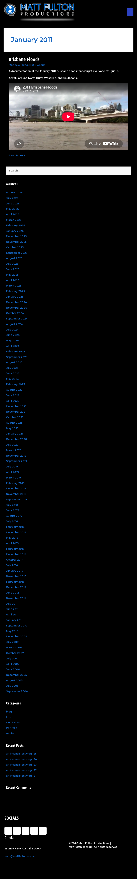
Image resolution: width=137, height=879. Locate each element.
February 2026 (15, 225)
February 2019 (15, 483)
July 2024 (12, 329)
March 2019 (13, 477)
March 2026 (13, 220)
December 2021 (16, 406)
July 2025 (12, 263)
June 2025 (12, 269)
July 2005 (12, 685)
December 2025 (16, 236)
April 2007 (12, 663)
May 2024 (12, 340)
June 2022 (12, 395)
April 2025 (12, 280)
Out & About (37, 65)
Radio (10, 733)
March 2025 (13, 285)
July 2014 (12, 565)
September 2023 (16, 357)
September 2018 (16, 499)
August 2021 (14, 422)
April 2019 (12, 472)
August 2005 (14, 680)
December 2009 (16, 636)
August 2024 (14, 324)
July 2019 (12, 466)
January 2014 (14, 570)
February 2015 (15, 548)
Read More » (17, 155)
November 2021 (16, 411)
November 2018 (16, 494)
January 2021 (14, 433)
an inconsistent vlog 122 (21, 770)
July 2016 (12, 521)
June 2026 (12, 203)
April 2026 (12, 214)
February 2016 (15, 527)
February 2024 (15, 351)
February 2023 (15, 384)
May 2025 (12, 274)
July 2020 (12, 444)
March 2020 (14, 450)
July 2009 (12, 642)
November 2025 (16, 241)
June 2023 (12, 373)
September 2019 (16, 461)
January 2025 (14, 296)
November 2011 (16, 598)
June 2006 (13, 669)
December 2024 (16, 302)
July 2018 (12, 505)
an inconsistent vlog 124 (21, 759)
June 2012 (12, 592)
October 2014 (14, 559)
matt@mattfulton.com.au (20, 856)
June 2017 (12, 510)
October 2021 (14, 417)
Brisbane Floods (24, 59)
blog (25, 65)
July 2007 (12, 658)
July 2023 (12, 367)
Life (8, 717)
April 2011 (12, 614)
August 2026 (14, 192)
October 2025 (15, 247)
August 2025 (14, 258)
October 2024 (15, 313)
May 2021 (12, 428)
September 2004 (17, 691)
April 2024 (12, 346)
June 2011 (12, 609)
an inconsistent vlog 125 (21, 753)
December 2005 (16, 674)
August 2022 (14, 389)
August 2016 (14, 515)
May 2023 (12, 379)
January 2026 (15, 231)
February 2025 (15, 291)
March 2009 (14, 647)
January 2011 (14, 620)
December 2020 (16, 439)
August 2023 (14, 362)
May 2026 (12, 208)
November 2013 (16, 576)
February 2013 (15, 581)
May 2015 (12, 537)
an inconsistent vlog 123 (21, 764)
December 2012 (16, 587)
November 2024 (16, 307)
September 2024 (17, 318)
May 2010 (12, 631)
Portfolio (11, 728)
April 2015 (12, 543)
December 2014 (16, 554)
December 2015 (16, 532)
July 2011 (11, 603)
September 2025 (16, 252)
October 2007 (15, 653)
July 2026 (12, 198)
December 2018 (16, 488)
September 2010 (16, 625)
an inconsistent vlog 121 (21, 775)
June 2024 (13, 335)
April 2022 (12, 400)
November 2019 (16, 455)
